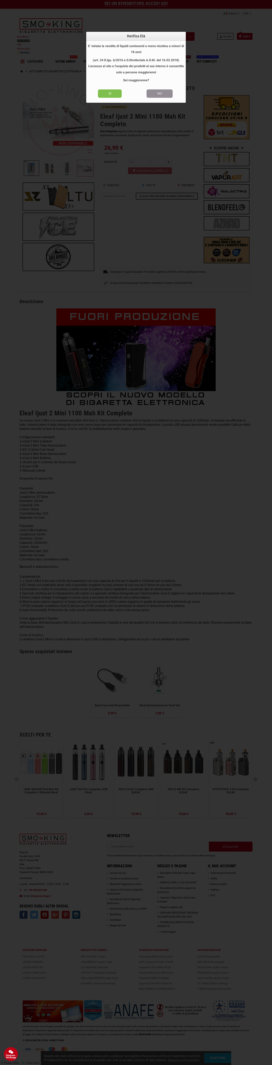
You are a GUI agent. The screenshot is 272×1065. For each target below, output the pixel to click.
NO (159, 93)
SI (110, 93)
